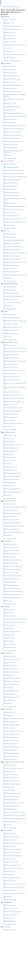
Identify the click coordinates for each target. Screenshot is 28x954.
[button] (1, 1)
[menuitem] (1, 3)
